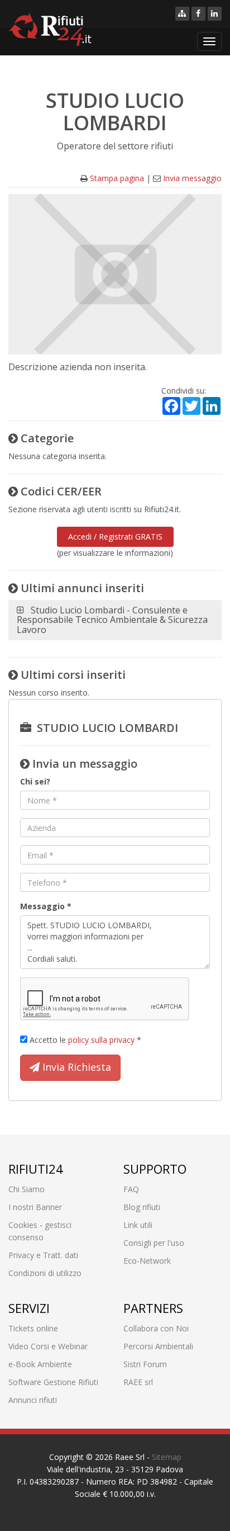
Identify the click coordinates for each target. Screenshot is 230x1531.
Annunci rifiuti (32, 1400)
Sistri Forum (145, 1364)
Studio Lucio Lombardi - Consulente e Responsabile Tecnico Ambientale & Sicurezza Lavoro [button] (112, 620)
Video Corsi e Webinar (48, 1346)
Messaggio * (45, 906)
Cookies (22, 1225)
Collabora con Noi (156, 1328)
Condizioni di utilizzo (45, 1273)
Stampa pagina (117, 178)
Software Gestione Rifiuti (53, 1382)
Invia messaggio (192, 178)
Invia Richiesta (75, 1067)
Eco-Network (147, 1260)
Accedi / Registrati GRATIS (115, 536)
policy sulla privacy (101, 1039)
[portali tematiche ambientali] (182, 14)
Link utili (137, 1225)
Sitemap (166, 1457)
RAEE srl (138, 1382)
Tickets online (33, 1328)
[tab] (115, 620)
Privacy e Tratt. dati (43, 1255)
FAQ (131, 1189)
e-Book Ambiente (40, 1364)
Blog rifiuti (141, 1207)
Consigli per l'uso (153, 1242)
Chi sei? (35, 781)
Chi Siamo (26, 1189)
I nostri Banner (35, 1207)
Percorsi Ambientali (158, 1346)
